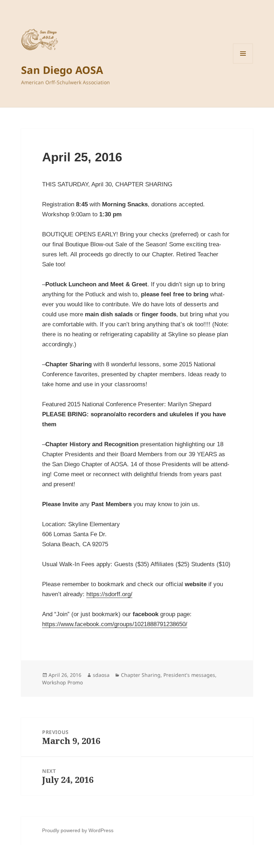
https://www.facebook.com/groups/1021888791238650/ (114, 624)
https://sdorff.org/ (109, 594)
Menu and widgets (243, 63)
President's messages (189, 675)
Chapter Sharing (141, 675)
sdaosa (101, 675)
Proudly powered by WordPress (77, 830)
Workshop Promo (62, 682)
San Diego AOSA (62, 70)
